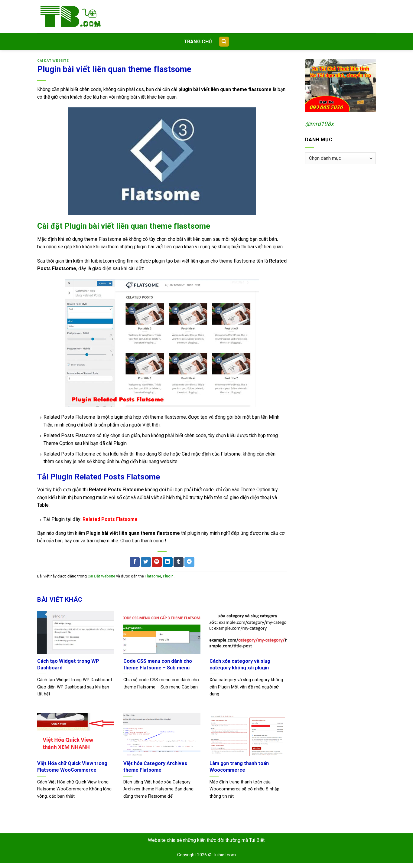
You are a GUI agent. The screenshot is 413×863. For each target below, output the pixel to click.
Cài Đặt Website (53, 61)
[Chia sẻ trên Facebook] (135, 562)
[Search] (224, 42)
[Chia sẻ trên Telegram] (189, 562)
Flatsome (153, 576)
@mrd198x (319, 123)
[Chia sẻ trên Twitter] (146, 562)
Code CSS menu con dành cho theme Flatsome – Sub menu (157, 664)
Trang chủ (198, 41)
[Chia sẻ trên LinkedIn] (168, 562)
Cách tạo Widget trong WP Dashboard (68, 664)
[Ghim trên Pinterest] (157, 562)
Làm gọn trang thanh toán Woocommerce (239, 766)
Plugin (168, 576)
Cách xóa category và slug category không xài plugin (240, 664)
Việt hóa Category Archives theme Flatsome (155, 766)
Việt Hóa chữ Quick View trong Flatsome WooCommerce (72, 766)
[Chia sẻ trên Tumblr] (179, 562)
